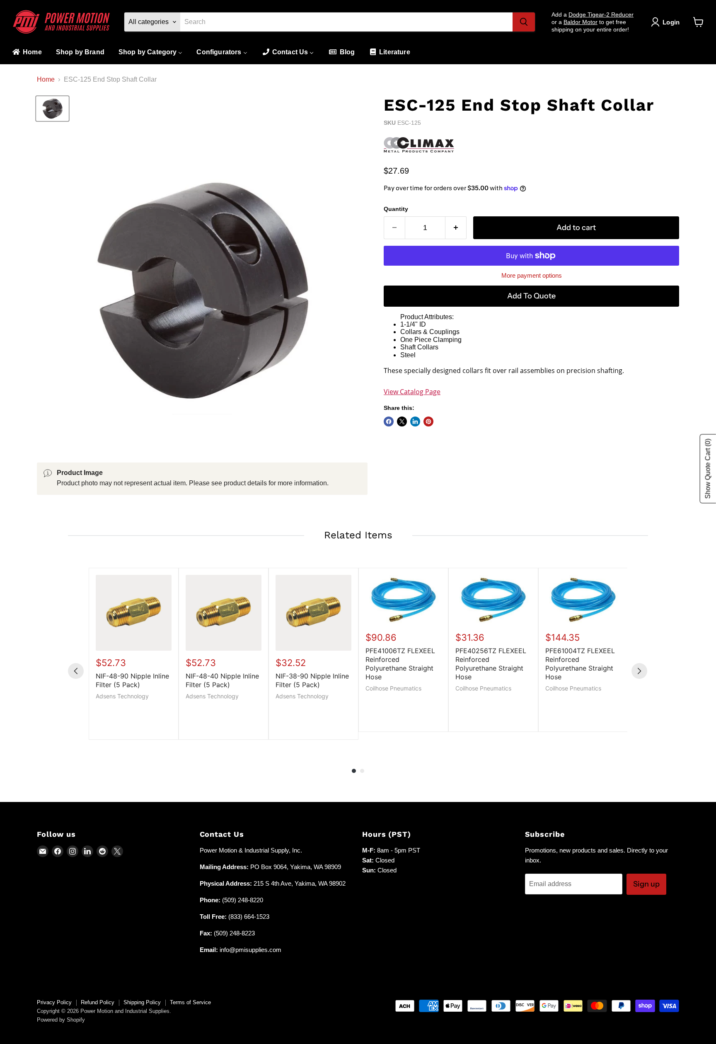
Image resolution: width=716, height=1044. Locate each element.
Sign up (646, 884)
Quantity (396, 209)
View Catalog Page (412, 391)
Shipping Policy (142, 1002)
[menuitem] (26, 52)
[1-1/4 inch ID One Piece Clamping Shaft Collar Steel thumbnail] (52, 108)
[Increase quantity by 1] (456, 227)
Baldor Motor (580, 22)
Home (46, 79)
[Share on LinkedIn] (415, 421)
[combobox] (346, 21)
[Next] (639, 671)
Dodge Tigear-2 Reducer (601, 14)
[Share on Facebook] (389, 421)
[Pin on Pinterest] (428, 421)
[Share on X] (402, 421)
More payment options (531, 275)
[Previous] (76, 671)
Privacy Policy (54, 1002)
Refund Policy (97, 1002)
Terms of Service (190, 1002)
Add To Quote (531, 295)
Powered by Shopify (61, 1020)
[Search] (524, 21)
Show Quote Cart (707, 468)
